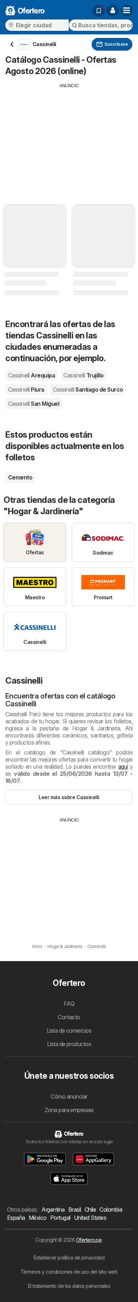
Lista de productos (69, 1044)
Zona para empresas (69, 1109)
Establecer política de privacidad (69, 1258)
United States (90, 1217)
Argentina (52, 1209)
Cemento (20, 477)
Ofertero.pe (89, 1240)
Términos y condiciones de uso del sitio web (69, 1272)
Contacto (69, 1017)
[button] (113, 11)
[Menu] (127, 11)
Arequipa (31, 375)
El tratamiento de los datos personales (69, 1286)
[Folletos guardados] (99, 11)
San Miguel (33, 403)
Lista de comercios (69, 1030)
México (38, 1217)
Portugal (60, 1217)
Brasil (74, 1209)
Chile (90, 1209)
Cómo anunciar (69, 1096)
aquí (123, 766)
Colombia (110, 1209)
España (16, 1217)
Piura (26, 389)
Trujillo (83, 375)
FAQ (69, 1003)
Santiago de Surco (88, 389)
